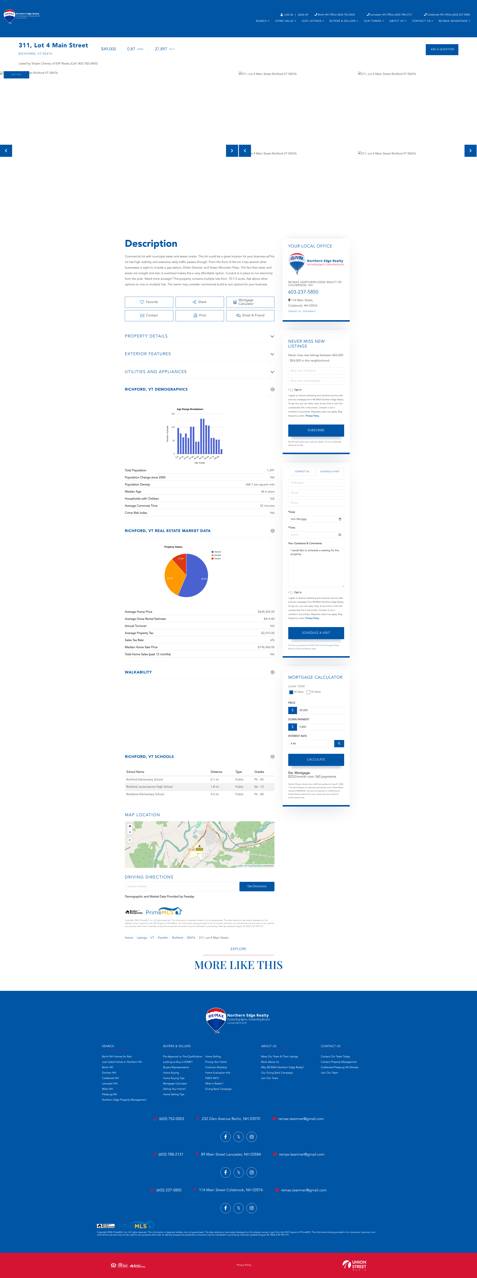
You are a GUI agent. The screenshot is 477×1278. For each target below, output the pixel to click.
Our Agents (309, 312)
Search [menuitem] (261, 21)
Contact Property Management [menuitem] (339, 1062)
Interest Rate (297, 736)
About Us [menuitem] (397, 21)
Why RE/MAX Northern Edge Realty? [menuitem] (282, 1067)
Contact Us (294, 312)
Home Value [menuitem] (284, 21)
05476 (191, 937)
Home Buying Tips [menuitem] (173, 1078)
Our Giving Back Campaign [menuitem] (277, 1073)
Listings (142, 937)
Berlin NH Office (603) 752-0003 (336, 15)
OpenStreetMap (254, 866)
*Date (291, 512)
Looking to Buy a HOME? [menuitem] (177, 1062)
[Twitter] (238, 1137)
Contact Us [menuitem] (421, 21)
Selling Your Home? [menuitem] (174, 1089)
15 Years (316, 692)
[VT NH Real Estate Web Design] (354, 1265)
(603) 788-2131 (171, 1154)
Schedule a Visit (329, 472)
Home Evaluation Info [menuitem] (217, 1073)
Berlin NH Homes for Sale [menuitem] (117, 1056)
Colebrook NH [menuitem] (110, 1078)
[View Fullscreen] (130, 840)
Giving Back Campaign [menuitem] (218, 1089)
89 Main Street (230, 1154)
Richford (177, 937)
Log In (288, 15)
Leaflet (240, 866)
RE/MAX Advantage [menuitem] (453, 21)
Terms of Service (304, 649)
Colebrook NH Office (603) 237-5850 (448, 15)
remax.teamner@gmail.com (301, 1119)
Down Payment (298, 719)
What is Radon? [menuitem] (214, 1084)
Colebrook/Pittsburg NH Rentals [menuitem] (339, 1067)
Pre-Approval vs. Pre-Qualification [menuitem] (182, 1056)
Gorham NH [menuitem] (109, 1073)
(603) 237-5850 (169, 1190)
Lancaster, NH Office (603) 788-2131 (391, 15)
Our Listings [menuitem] (311, 21)
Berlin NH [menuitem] (107, 1067)
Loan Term (296, 686)
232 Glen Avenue (230, 1119)
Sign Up (303, 15)
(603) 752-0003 (171, 1119)
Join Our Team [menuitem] (269, 1078)
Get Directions (256, 886)
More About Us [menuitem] (270, 1062)
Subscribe (316, 430)
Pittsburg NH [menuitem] (109, 1094)
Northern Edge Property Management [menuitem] (124, 1100)
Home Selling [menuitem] (213, 1056)
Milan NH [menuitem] (107, 1089)
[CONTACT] (442, 49)
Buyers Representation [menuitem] (176, 1067)
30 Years (299, 692)
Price (291, 703)
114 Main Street (230, 1190)
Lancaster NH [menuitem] (110, 1084)
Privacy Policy (312, 416)
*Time (291, 528)
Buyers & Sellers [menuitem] (343, 21)
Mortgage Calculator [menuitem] (175, 1084)
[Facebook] (225, 1137)
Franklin (163, 937)
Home (129, 937)
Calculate (316, 759)
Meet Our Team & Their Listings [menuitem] (279, 1056)
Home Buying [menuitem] (171, 1073)
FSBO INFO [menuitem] (212, 1078)
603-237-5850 (303, 292)
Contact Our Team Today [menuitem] (335, 1056)
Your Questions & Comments (305, 543)
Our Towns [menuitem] (372, 21)
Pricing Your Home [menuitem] (216, 1062)
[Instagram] (252, 1137)
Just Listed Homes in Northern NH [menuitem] (122, 1062)
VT (152, 937)
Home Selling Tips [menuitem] (173, 1094)
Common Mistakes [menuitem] (216, 1067)
